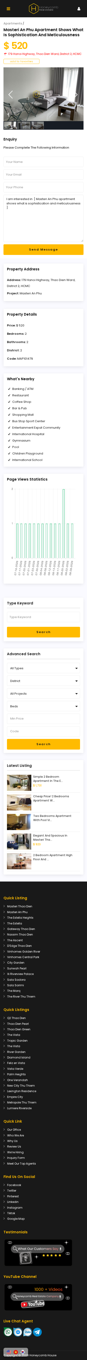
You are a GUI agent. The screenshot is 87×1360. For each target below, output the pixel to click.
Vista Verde (15, 1069)
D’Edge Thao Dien (19, 946)
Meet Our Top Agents (21, 1164)
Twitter (11, 1191)
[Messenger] (18, 1332)
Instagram (15, 1208)
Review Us (14, 1146)
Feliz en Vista (16, 1063)
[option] (43, 94)
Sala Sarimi (15, 985)
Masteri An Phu (31, 293)
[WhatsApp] (8, 1332)
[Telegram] (37, 1332)
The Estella (14, 923)
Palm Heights (16, 1074)
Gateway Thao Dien (21, 929)
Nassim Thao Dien (20, 934)
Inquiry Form (16, 1158)
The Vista (13, 1035)
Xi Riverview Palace (20, 974)
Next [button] (75, 95)
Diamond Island (18, 1057)
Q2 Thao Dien (16, 1018)
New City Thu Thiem (21, 1086)
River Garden (16, 1052)
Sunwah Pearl (16, 968)
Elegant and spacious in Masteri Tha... (50, 838)
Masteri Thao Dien (19, 906)
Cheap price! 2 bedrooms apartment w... (51, 798)
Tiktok (11, 1213)
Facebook (14, 1185)
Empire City (15, 1097)
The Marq (13, 991)
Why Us (12, 1141)
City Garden (15, 963)
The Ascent (15, 940)
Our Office (14, 1130)
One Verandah (17, 1080)
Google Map (16, 1219)
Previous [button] (10, 95)
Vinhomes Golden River (23, 951)
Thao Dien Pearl (18, 1024)
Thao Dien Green (18, 1029)
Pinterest (13, 1196)
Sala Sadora (16, 980)
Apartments (12, 23)
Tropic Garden (17, 1041)
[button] (8, 1352)
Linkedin (13, 1202)
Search (43, 632)
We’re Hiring (15, 1152)
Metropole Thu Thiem (21, 1102)
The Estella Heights (20, 918)
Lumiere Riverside (19, 1108)
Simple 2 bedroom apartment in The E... (48, 779)
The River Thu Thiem (21, 996)
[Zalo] (27, 1332)
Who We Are (15, 1135)
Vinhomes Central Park (23, 957)
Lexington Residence (21, 1091)
